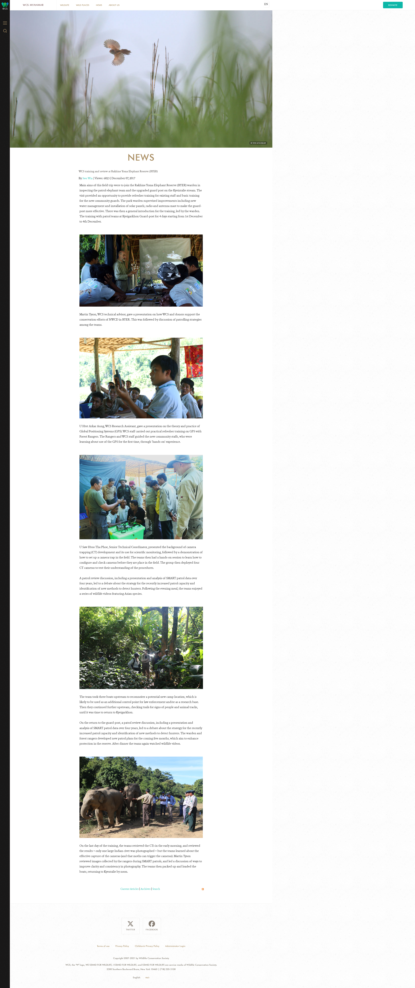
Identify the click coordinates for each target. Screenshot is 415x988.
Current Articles (129, 889)
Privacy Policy (122, 946)
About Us (114, 5)
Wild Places (82, 5)
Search (156, 889)
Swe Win (88, 178)
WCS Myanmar (33, 4)
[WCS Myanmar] (5, 4)
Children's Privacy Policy (147, 946)
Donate (392, 5)
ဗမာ (147, 977)
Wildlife (64, 5)
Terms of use (103, 946)
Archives (145, 889)
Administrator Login (175, 946)
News (99, 5)
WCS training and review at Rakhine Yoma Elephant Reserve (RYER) (118, 171)
